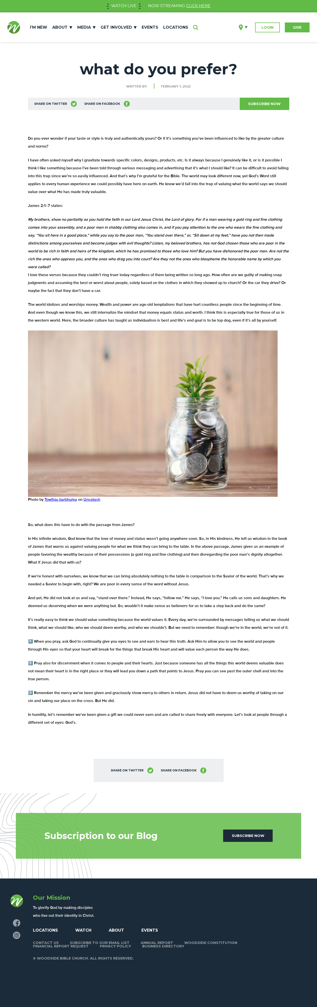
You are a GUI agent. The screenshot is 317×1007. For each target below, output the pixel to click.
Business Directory (163, 946)
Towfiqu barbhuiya (61, 500)
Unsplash (91, 500)
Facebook (16, 923)
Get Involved (116, 27)
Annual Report (157, 943)
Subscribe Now (264, 104)
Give (297, 27)
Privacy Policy (115, 946)
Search (195, 27)
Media (84, 27)
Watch (83, 930)
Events (150, 27)
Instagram (16, 935)
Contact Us (46, 943)
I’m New (38, 27)
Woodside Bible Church (13, 27)
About (60, 27)
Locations (175, 27)
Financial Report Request (61, 946)
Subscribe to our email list (100, 943)
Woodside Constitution (210, 943)
